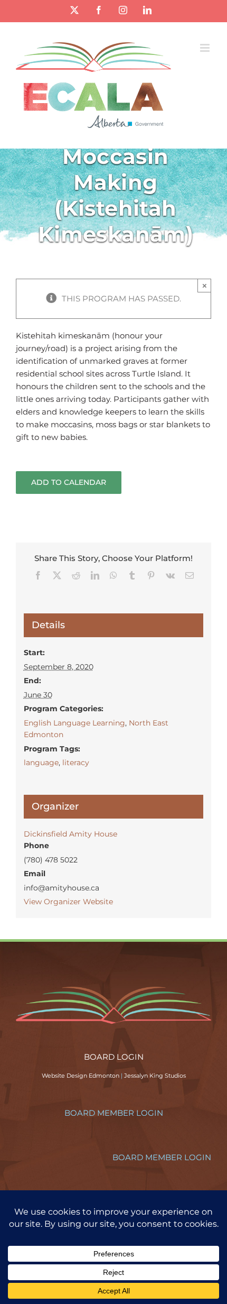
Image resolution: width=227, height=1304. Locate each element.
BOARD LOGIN (114, 1057)
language (41, 762)
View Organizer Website (68, 901)
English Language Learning (74, 723)
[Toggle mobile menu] (205, 47)
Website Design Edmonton (80, 1075)
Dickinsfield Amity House (70, 834)
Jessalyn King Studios (155, 1075)
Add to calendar (68, 482)
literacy (75, 762)
